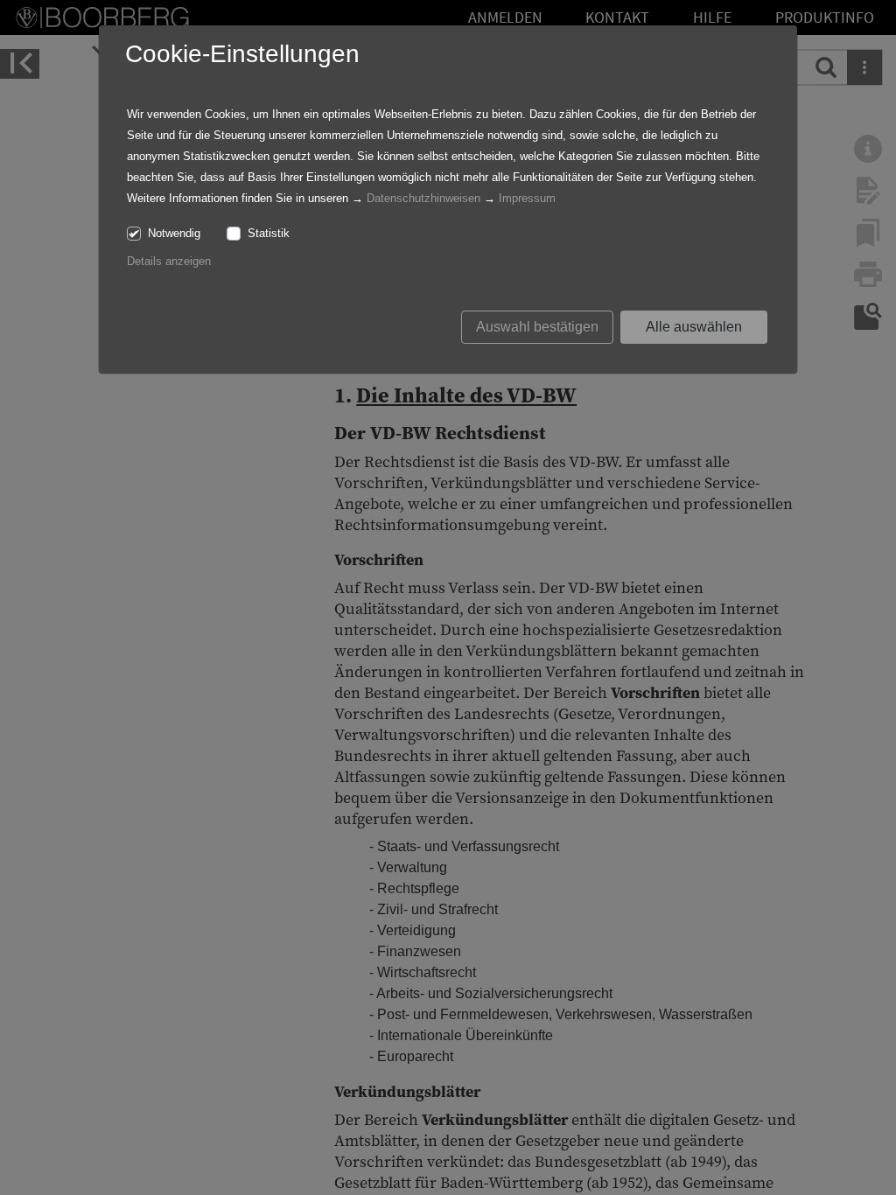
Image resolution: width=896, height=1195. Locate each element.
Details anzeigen (169, 261)
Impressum (527, 198)
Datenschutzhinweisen (423, 198)
